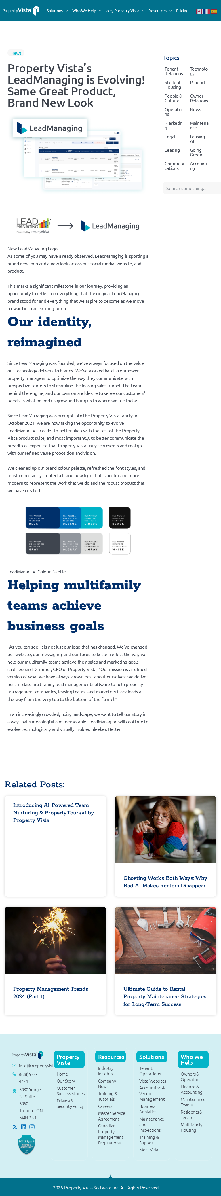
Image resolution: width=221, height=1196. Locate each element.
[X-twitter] (15, 1127)
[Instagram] (32, 1127)
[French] (207, 11)
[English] (199, 11)
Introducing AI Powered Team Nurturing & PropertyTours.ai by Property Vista (53, 813)
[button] (58, 10)
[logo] (21, 10)
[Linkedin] (23, 1127)
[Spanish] (214, 11)
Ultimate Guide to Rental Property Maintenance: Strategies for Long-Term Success (164, 997)
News (16, 53)
